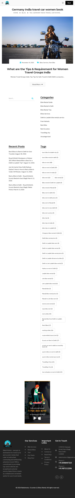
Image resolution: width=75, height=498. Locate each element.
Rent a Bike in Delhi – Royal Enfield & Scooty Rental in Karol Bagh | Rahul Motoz (21, 187)
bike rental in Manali (49, 188)
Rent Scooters (45, 129)
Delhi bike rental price (49, 238)
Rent (69, 3)
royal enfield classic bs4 (50, 335)
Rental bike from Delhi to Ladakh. (52, 319)
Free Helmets (45, 121)
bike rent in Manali (48, 203)
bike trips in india (48, 223)
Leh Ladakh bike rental (50, 283)
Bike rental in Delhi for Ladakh (52, 182)
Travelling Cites (48, 362)
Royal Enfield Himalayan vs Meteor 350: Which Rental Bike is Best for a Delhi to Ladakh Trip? (21, 160)
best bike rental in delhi (50, 157)
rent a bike (46, 314)
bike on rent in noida (49, 172)
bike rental (59, 177)
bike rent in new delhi (49, 208)
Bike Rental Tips (45, 110)
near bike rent (47, 309)
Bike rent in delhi (48, 193)
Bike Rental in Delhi (46, 106)
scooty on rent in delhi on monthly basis (52, 346)
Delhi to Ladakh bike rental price (52, 253)
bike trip (45, 218)
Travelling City (47, 367)
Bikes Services (44, 62)
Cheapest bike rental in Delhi (52, 233)
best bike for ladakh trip (50, 152)
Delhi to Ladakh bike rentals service (52, 117)
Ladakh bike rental (48, 273)
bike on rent (47, 162)
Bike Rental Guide (46, 102)
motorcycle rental (48, 304)
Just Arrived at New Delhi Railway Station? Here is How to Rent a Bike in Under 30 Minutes (21, 169)
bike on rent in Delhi (49, 167)
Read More (36, 84)
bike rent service (48, 213)
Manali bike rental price (50, 293)
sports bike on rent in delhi (51, 352)
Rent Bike (52, 62)
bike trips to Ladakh (49, 228)
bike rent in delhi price (49, 198)
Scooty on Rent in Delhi (50, 340)
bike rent (46, 177)
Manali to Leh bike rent (50, 298)
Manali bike (46, 288)
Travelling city (45, 132)
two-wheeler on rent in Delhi (52, 372)
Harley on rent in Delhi (50, 268)
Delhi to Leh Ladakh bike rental (52, 263)
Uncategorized (45, 136)
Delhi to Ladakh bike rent (50, 243)
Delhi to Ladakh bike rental (51, 248)
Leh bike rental (47, 278)
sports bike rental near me (51, 357)
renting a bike (47, 330)
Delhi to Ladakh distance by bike (53, 258)
